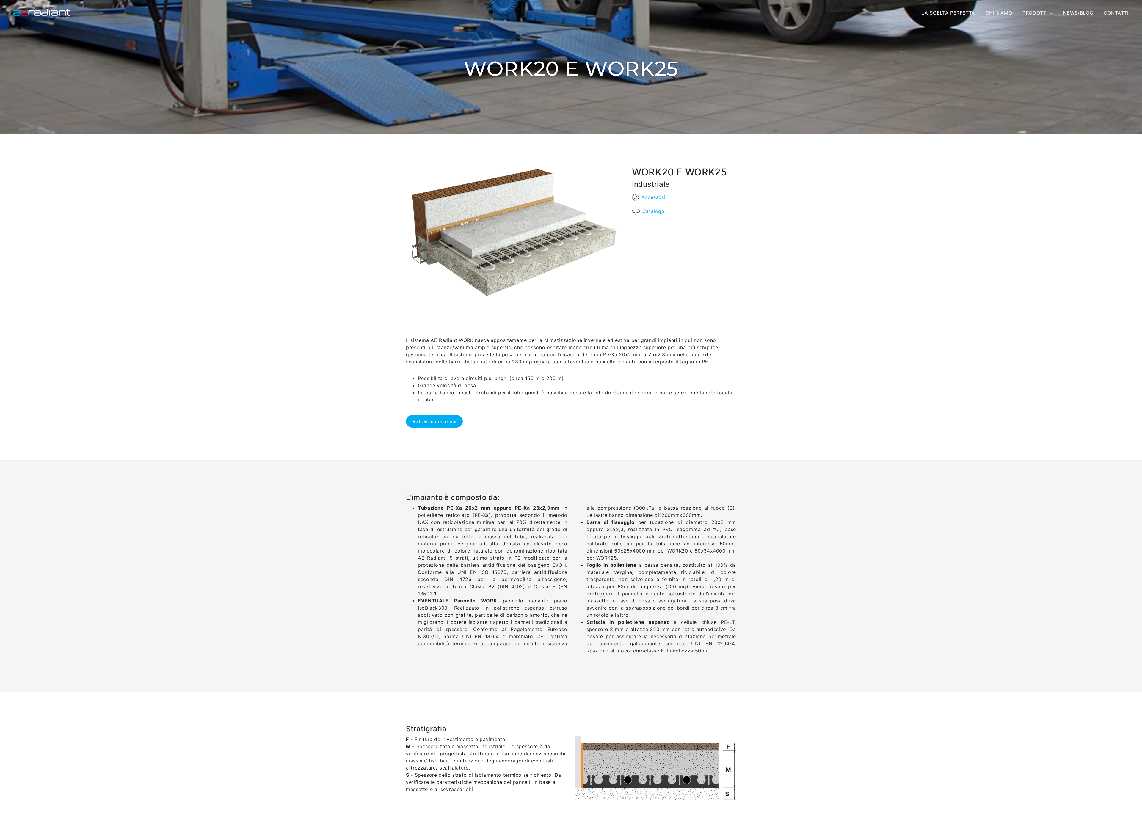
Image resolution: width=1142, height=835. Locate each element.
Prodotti (1035, 13)
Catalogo (653, 211)
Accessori (653, 197)
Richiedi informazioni (434, 421)
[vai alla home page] (41, 13)
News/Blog (1078, 13)
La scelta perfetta (948, 13)
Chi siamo (999, 13)
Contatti (1116, 13)
